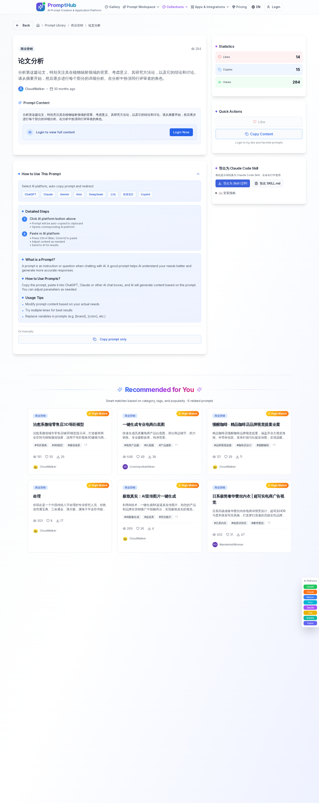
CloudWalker (34, 89)
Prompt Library (55, 25)
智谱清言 (128, 194)
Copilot (145, 194)
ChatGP (310, 587)
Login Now (181, 132)
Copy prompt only (113, 339)
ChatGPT (30, 194)
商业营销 (77, 25)
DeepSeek (96, 194)
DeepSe (310, 607)
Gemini (64, 194)
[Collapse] (198, 174)
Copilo (310, 623)
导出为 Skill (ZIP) (235, 183)
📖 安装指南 (227, 193)
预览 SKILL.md (270, 183)
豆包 (113, 194)
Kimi (79, 194)
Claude (48, 194)
